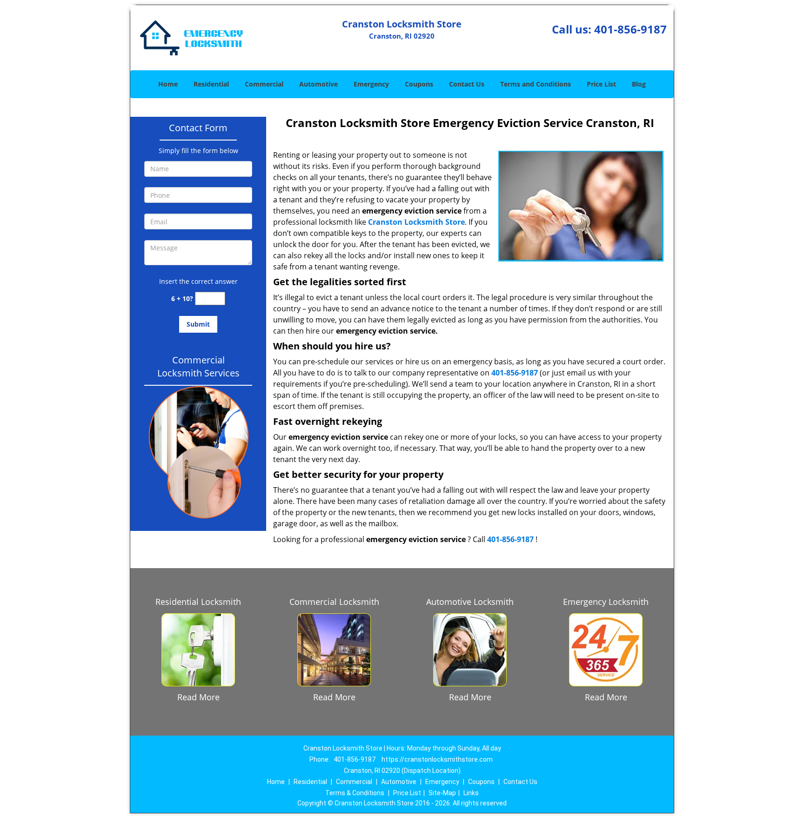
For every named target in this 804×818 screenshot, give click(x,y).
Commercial (264, 84)
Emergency (371, 84)
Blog (639, 84)
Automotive (318, 84)
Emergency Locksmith (606, 601)
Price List (601, 84)
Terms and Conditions (535, 84)
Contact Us (466, 84)
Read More (198, 697)
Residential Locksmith (198, 601)
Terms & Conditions (354, 793)
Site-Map (442, 793)
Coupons (419, 84)
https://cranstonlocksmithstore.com (437, 759)
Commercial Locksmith (334, 601)
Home (168, 84)
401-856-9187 (630, 29)
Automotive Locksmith (470, 601)
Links (471, 793)
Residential (211, 84)
